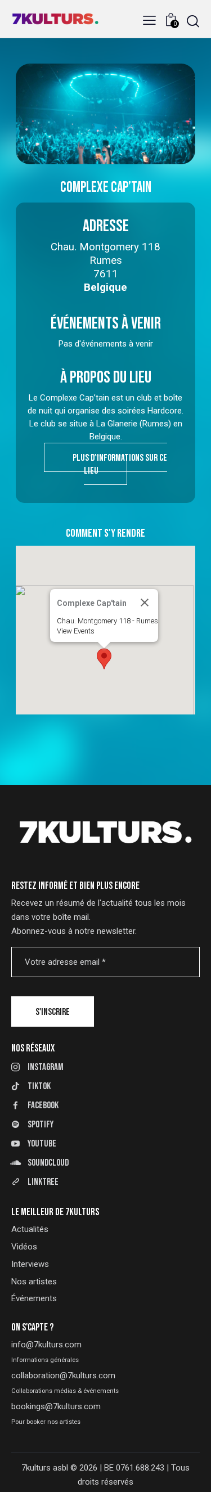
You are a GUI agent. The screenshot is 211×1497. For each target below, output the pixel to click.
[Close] (144, 602)
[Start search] (193, 21)
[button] (149, 20)
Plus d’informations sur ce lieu (120, 464)
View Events (76, 631)
